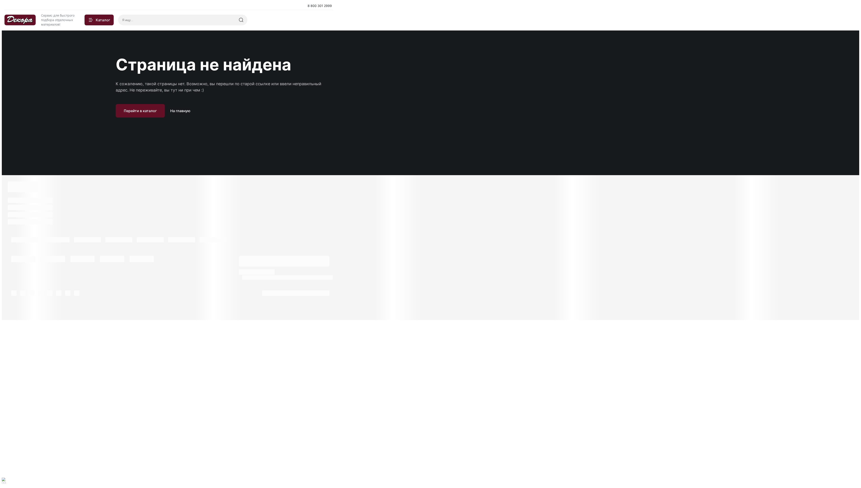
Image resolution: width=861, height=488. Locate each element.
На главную (180, 111)
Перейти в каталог (140, 111)
